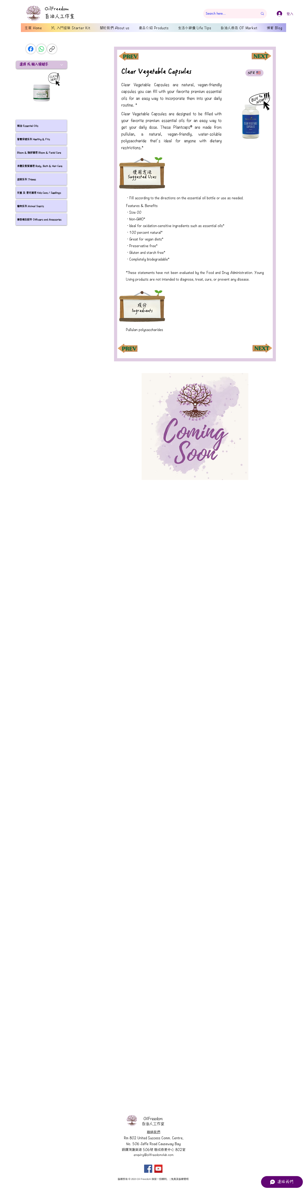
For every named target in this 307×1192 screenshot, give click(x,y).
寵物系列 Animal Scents (30, 206)
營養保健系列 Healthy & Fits (33, 139)
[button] (195, 426)
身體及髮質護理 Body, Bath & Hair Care (39, 166)
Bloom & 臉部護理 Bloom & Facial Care (39, 152)
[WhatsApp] (41, 49)
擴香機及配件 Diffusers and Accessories (39, 219)
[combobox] (41, 65)
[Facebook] (31, 49)
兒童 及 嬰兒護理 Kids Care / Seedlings (39, 192)
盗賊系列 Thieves (26, 179)
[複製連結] (52, 49)
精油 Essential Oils (27, 125)
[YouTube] (158, 1169)
